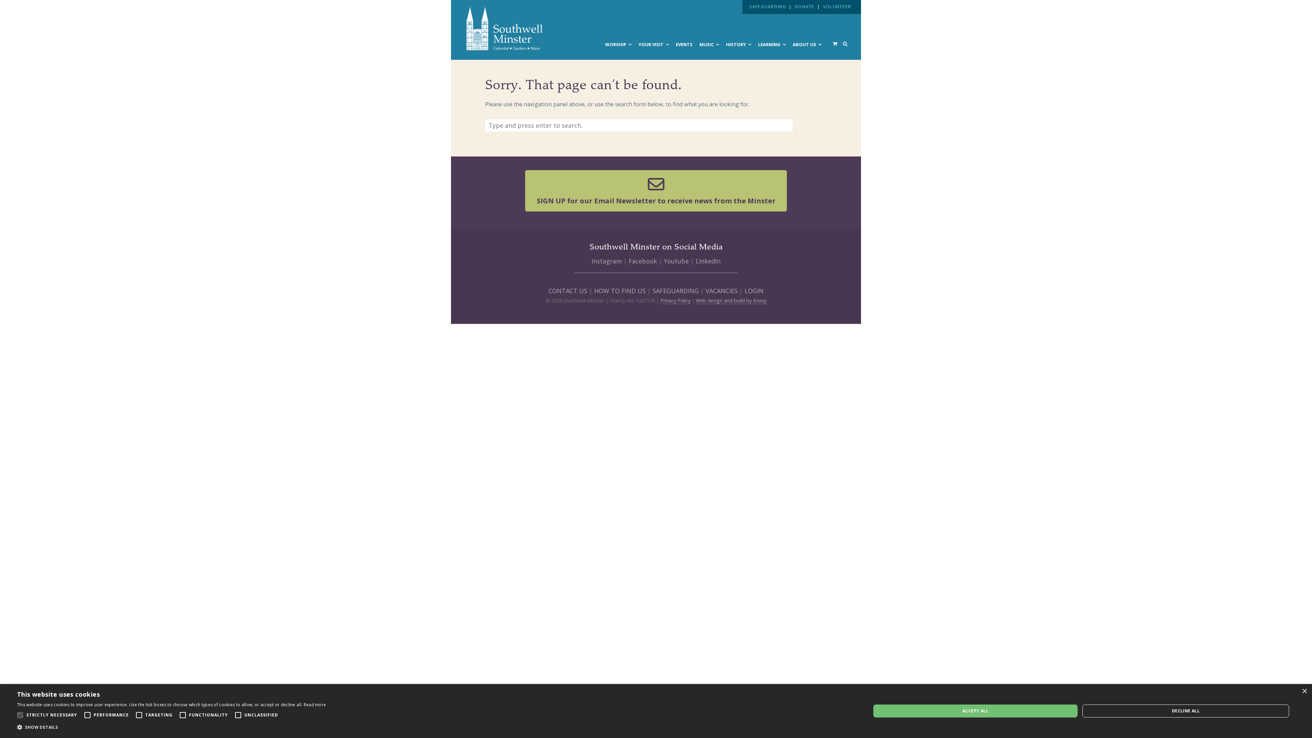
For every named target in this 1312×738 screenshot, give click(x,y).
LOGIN (754, 291)
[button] (171, 727)
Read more (315, 705)
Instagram (606, 261)
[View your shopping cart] (835, 43)
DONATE (805, 7)
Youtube (676, 261)
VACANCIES (722, 291)
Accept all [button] (975, 711)
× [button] (1304, 691)
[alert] (656, 711)
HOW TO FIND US (620, 291)
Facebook (643, 261)
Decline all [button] (1186, 711)
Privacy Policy (675, 300)
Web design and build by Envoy (731, 300)
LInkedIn (708, 261)
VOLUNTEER (837, 7)
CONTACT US (567, 291)
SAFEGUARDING (767, 7)
